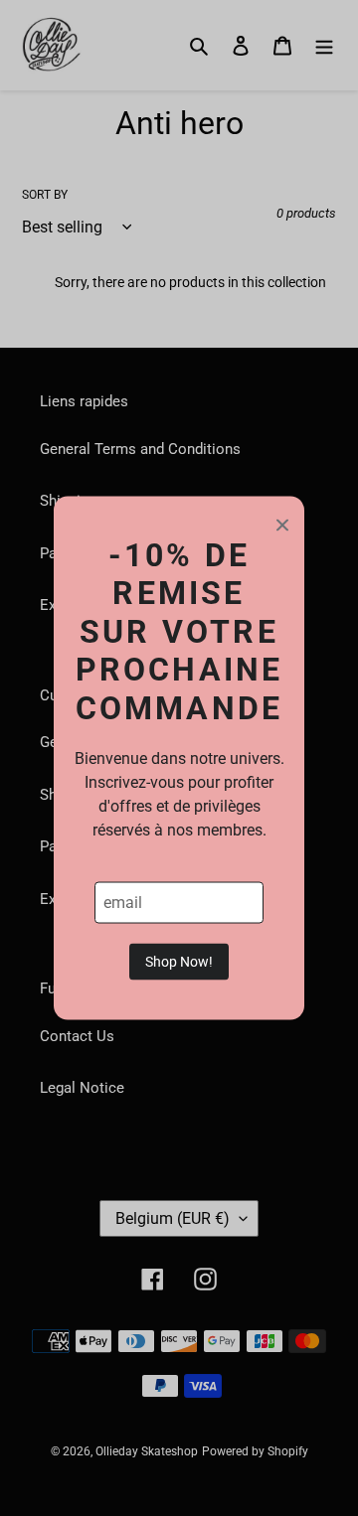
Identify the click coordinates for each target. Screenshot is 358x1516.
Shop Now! (179, 961)
